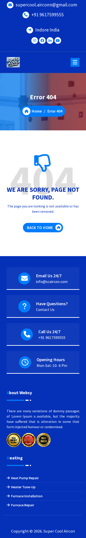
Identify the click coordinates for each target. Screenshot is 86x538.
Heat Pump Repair (25, 478)
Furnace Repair (22, 505)
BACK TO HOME (40, 227)
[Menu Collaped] (75, 62)
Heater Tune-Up (23, 487)
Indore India (47, 30)
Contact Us (45, 309)
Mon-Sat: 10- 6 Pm (52, 365)
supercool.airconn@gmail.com (46, 5)
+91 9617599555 (47, 15)
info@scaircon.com (52, 281)
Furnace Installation (27, 496)
